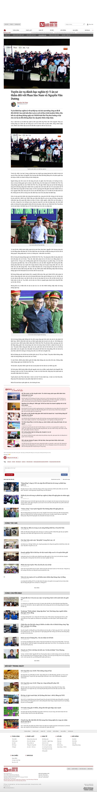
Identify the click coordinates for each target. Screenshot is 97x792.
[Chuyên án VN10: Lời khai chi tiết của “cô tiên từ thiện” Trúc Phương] (11, 653)
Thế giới (14, 747)
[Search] (84, 24)
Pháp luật (29, 30)
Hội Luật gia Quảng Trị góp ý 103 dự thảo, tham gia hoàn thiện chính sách (43, 440)
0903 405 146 (7, 785)
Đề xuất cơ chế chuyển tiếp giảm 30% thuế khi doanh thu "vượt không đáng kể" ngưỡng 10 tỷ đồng (44, 414)
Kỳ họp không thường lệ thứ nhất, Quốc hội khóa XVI (29, 32)
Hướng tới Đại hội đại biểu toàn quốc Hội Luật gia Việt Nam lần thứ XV (77, 32)
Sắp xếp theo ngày (66, 479)
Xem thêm (36, 587)
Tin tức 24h (83, 768)
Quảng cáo (17, 24)
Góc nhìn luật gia (31, 35)
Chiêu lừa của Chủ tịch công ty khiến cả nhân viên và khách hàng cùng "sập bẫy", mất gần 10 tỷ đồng (45, 625)
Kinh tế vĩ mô (45, 743)
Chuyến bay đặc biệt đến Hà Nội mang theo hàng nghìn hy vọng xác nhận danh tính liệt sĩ (44, 721)
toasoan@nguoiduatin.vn (9, 787)
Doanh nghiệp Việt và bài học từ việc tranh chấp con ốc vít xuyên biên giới (44, 552)
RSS (69, 768)
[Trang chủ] (48, 24)
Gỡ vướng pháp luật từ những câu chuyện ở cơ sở (36, 432)
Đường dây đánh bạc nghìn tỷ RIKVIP (41, 461)
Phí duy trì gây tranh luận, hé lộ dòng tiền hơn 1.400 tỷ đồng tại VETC (43, 695)
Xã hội (52, 30)
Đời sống (63, 30)
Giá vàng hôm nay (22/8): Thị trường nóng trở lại (36, 671)
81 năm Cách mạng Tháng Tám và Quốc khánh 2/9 (52, 32)
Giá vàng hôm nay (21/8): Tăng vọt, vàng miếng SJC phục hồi (40, 683)
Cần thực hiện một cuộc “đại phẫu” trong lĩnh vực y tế (38, 540)
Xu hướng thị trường (47, 747)
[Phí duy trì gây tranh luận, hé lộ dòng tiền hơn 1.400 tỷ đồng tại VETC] (11, 699)
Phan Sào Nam (29, 461)
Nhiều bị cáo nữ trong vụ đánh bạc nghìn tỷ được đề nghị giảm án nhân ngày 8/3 (45, 496)
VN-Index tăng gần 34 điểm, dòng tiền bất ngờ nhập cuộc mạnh (41, 708)
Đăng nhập (64, 474)
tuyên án (23, 461)
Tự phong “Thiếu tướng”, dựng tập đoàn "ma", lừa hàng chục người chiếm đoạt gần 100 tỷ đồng (44, 612)
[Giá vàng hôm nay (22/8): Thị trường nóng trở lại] (11, 674)
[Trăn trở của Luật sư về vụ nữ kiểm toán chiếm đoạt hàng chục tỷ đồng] (11, 581)
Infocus (87, 30)
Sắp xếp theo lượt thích (55, 479)
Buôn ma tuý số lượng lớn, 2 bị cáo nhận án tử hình (37, 638)
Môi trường (59, 745)
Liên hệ (6, 24)
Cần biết (74, 743)
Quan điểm (14, 758)
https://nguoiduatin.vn (8, 773)
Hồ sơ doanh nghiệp (47, 745)
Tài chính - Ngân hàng (47, 741)
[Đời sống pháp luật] (78, 789)
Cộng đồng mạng (76, 745)
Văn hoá (59, 743)
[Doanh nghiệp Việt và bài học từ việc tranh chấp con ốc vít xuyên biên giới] (11, 556)
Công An (9, 461)
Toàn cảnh (16, 30)
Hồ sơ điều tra (42, 35)
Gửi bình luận (9, 474)
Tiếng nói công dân (54, 35)
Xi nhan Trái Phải (16, 760)
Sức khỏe (74, 741)
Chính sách (14, 741)
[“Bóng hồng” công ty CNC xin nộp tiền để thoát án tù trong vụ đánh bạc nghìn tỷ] (11, 487)
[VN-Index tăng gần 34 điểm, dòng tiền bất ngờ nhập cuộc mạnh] (11, 711)
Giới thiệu (74, 768)
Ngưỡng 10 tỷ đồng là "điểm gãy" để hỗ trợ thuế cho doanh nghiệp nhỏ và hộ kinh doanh (44, 404)
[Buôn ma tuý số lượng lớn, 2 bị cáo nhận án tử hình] (11, 641)
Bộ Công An (18, 461)
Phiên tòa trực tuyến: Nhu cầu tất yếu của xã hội (36, 565)
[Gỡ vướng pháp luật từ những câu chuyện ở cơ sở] (14, 435)
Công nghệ (44, 751)
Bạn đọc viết (15, 762)
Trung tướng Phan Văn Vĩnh (54, 461)
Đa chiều (75, 30)
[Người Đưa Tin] (30, 770)
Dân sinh (59, 739)
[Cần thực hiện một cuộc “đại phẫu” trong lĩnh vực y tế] (11, 544)
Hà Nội (13, 461)
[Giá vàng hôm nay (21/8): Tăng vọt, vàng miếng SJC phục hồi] (11, 687)
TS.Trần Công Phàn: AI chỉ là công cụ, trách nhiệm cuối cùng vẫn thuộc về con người (44, 422)
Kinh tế (41, 30)
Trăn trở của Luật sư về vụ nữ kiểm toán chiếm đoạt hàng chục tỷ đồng (43, 577)
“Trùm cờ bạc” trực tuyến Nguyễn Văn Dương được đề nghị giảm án (42, 509)
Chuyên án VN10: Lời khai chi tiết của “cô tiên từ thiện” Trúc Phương (42, 650)
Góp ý (11, 24)
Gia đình (74, 739)
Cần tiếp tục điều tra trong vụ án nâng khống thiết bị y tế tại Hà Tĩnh (42, 528)
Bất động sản (45, 739)
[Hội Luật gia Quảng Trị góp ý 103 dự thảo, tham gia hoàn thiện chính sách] (14, 443)
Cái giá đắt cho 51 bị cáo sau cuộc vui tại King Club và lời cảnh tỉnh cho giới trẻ (45, 598)
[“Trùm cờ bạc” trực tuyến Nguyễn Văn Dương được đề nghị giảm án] (11, 512)
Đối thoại (14, 745)
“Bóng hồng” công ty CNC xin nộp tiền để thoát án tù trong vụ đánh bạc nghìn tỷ (43, 484)
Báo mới (90, 768)
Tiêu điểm (14, 739)
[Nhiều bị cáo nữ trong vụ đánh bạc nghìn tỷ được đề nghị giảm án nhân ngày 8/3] (11, 499)
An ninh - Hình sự (66, 35)
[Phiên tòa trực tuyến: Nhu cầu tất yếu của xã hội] (11, 568)
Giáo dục (59, 741)
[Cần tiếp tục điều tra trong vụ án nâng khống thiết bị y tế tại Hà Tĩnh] (11, 531)
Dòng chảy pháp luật (18, 35)
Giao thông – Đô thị (61, 747)
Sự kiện (14, 743)
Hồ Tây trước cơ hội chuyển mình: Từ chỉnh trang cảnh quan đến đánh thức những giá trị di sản (43, 394)
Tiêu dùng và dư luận (47, 749)
